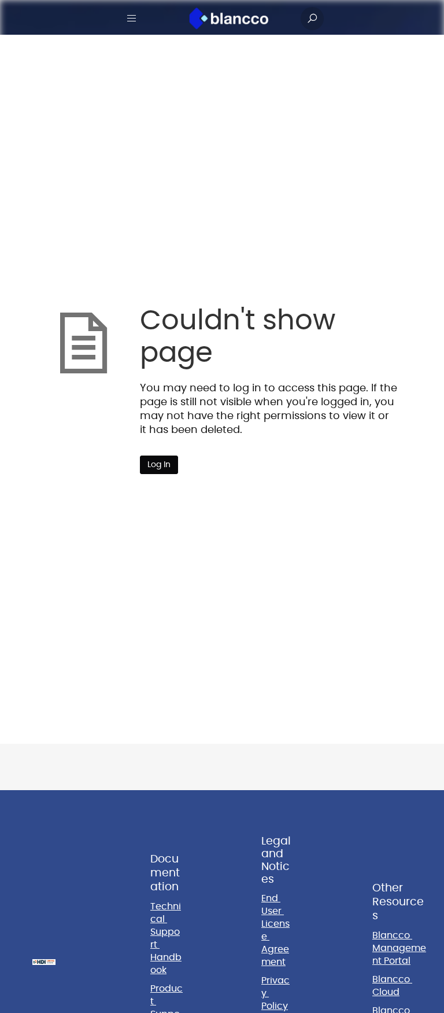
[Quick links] (229, 18)
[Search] (312, 18)
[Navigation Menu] (131, 18)
